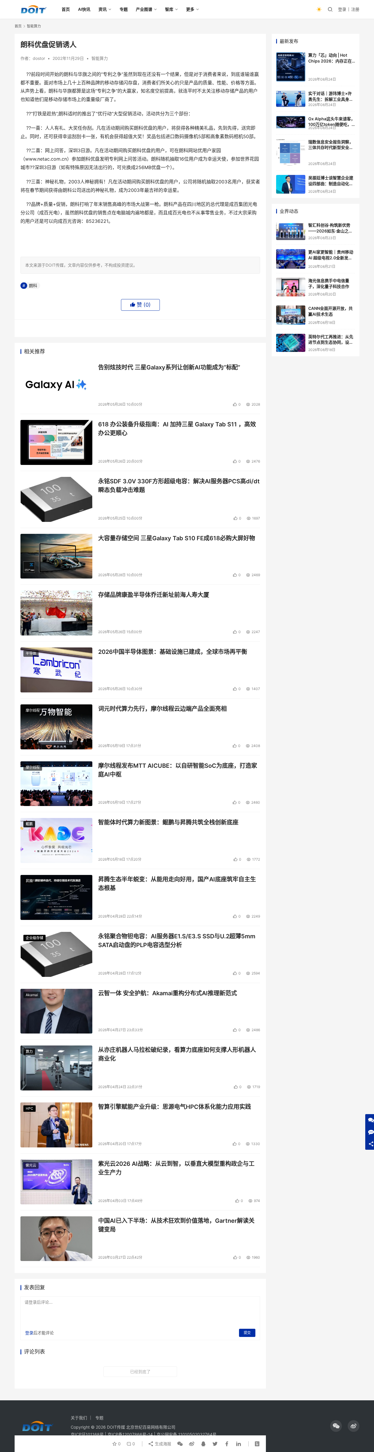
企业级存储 (34, 938)
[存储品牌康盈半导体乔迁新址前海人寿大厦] (56, 612)
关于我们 (79, 1417)
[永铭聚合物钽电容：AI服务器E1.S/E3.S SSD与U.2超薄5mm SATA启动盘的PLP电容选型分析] (56, 954)
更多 (190, 9)
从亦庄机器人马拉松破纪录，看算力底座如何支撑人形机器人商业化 (177, 1054)
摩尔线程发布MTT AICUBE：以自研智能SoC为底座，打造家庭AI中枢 (177, 770)
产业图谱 (144, 9)
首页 (66, 9)
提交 (247, 1333)
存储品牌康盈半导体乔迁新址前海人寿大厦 (153, 594)
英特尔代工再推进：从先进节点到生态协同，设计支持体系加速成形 (330, 342)
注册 (355, 9)
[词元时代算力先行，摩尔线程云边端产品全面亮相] (56, 726)
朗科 (33, 285)
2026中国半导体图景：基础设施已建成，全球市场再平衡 (172, 651)
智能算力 (99, 58)
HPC (29, 1108)
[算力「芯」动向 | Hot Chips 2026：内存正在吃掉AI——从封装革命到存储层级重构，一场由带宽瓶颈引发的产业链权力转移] (290, 66)
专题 (124, 9)
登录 (342, 9)
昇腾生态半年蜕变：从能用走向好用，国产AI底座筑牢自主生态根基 (177, 883)
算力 (29, 1051)
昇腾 (29, 881)
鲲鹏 (29, 824)
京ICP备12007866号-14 (130, 1434)
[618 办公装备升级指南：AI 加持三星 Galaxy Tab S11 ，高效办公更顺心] (56, 442)
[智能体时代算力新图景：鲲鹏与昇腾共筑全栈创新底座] (56, 840)
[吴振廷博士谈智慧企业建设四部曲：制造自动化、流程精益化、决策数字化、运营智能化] (290, 184)
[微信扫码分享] (180, 1444)
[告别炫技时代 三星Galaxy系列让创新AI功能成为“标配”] (56, 385)
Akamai (32, 995)
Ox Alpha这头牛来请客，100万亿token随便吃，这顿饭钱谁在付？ (331, 124)
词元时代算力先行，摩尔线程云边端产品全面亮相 (162, 708)
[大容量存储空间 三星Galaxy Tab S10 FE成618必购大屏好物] (56, 556)
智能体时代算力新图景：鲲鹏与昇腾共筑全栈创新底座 (168, 822)
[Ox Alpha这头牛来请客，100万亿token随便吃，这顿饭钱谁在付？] (290, 122)
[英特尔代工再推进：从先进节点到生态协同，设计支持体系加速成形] (290, 343)
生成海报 (162, 1443)
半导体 (31, 653)
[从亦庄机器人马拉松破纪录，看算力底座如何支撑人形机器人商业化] (56, 1067)
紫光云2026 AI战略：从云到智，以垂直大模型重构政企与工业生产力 (176, 1168)
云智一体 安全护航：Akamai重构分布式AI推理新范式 (167, 993)
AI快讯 (84, 9)
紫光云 (31, 1165)
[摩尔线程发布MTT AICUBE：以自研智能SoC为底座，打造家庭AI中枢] (56, 783)
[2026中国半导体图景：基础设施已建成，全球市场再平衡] (56, 669)
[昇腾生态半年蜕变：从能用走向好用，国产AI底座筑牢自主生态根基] (56, 897)
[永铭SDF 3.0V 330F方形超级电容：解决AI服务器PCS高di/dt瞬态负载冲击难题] (56, 499)
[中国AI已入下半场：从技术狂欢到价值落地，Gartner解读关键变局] (56, 1238)
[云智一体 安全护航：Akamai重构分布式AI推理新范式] (56, 1011)
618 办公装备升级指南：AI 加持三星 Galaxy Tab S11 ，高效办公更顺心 (177, 428)
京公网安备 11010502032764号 (187, 1434)
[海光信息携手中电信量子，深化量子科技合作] (290, 287)
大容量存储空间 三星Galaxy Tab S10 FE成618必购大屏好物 (176, 538)
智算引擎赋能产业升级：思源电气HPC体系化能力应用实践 (174, 1106)
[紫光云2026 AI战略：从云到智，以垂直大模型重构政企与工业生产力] (56, 1181)
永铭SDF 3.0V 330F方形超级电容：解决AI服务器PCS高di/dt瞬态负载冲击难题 (179, 485)
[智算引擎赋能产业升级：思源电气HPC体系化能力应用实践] (56, 1124)
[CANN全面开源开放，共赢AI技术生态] (290, 315)
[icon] (336, 1426)
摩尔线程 (33, 710)
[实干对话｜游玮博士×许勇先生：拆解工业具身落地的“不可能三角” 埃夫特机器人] (290, 99)
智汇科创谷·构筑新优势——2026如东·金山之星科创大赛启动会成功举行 (330, 231)
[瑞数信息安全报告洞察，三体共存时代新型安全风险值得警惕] (290, 152)
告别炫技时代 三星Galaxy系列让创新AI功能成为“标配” (169, 367)
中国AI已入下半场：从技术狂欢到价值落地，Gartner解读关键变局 (176, 1225)
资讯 (102, 9)
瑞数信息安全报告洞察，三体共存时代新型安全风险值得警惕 (330, 147)
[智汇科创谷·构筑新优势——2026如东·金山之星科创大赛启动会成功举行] (290, 231)
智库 (169, 9)
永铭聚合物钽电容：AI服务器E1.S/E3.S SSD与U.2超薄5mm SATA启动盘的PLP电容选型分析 (176, 940)
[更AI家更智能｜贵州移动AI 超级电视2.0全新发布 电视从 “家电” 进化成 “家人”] (290, 259)
